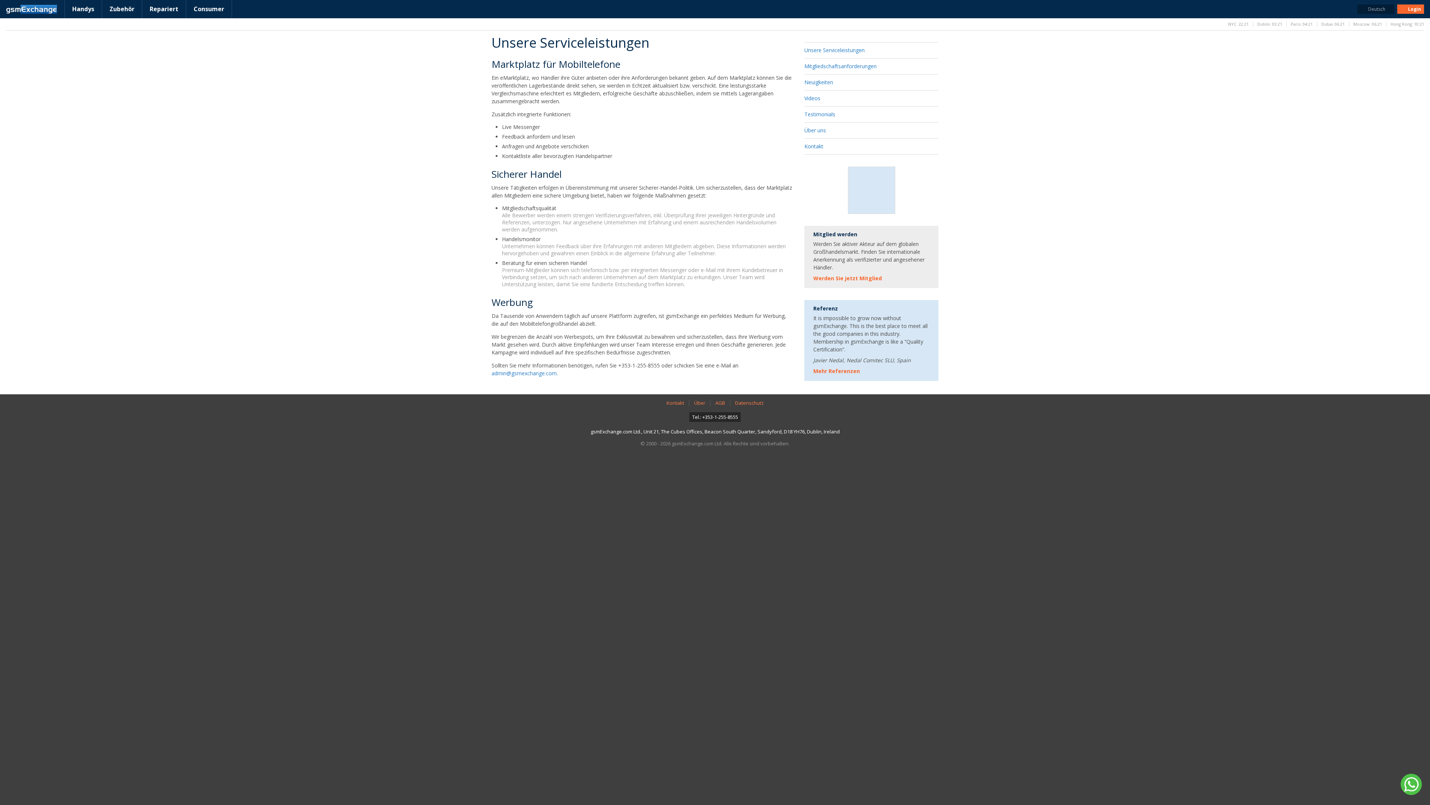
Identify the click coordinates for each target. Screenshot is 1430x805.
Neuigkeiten (818, 82)
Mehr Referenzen (836, 371)
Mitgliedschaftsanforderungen (840, 66)
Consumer (209, 9)
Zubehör (121, 9)
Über (699, 403)
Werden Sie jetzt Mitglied (847, 278)
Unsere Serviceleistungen (834, 50)
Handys (83, 9)
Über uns (815, 130)
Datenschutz (749, 403)
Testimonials (819, 114)
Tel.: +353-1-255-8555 (715, 417)
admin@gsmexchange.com (524, 373)
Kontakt (813, 146)
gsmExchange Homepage (31, 9)
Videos (812, 98)
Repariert (164, 9)
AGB (720, 403)
